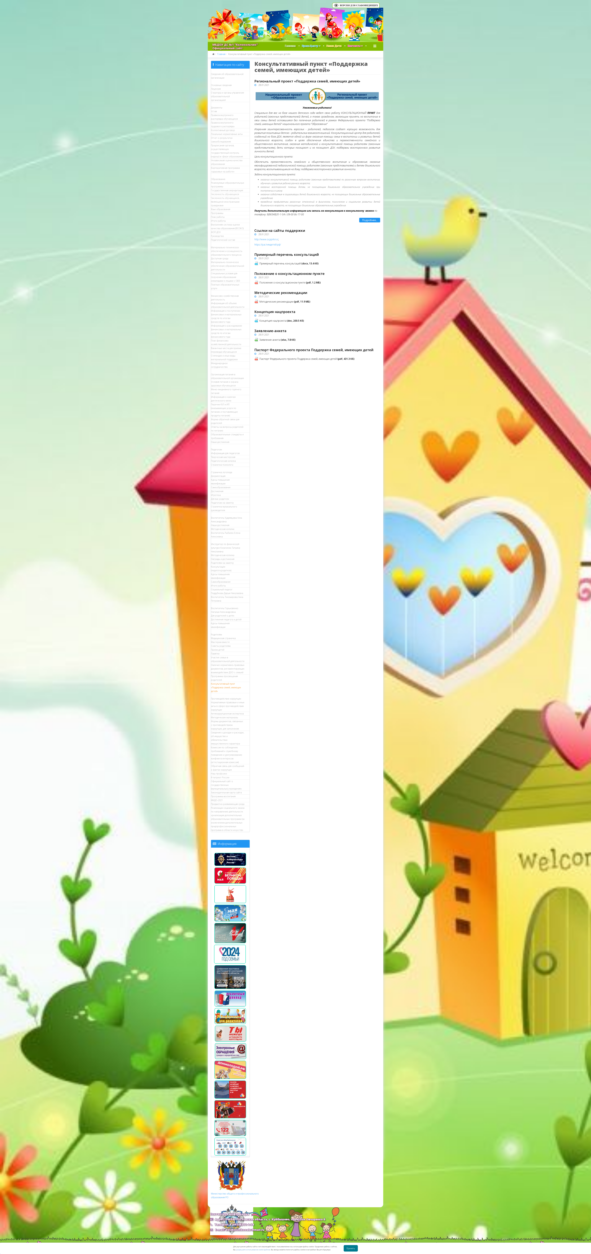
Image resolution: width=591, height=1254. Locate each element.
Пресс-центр (310, 46)
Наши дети (334, 46)
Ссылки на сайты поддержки (279, 230)
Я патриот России (220, 777)
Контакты (354, 46)
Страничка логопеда (221, 472)
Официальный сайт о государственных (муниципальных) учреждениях (226, 785)
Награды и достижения (222, 559)
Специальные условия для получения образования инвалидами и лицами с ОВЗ (225, 277)
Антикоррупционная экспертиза (227, 713)
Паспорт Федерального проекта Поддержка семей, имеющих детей (313, 349)
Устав (214, 111)
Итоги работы (218, 220)
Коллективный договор (223, 130)
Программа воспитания (223, 796)
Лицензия (216, 88)
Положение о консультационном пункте (289, 273)
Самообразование (221, 487)
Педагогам (216, 449)
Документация (218, 475)
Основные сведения (221, 85)
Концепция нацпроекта (274, 311)
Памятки (215, 653)
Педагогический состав (223, 239)
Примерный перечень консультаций (286, 254)
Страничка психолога (222, 464)
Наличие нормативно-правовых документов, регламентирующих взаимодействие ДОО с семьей (227, 669)
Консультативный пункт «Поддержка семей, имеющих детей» (226, 687)
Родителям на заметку (222, 562)
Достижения (217, 491)
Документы (216, 107)
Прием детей (217, 649)
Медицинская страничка (223, 638)
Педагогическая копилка (223, 460)
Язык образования (220, 209)
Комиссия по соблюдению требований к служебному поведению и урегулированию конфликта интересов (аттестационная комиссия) (226, 755)
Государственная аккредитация (227, 190)
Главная (290, 46)
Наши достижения (220, 442)
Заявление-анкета (270, 330)
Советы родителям (221, 645)
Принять (350, 1248)
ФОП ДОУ (216, 232)
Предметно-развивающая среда (227, 804)
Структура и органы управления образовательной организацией (227, 96)
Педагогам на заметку (222, 502)
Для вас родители (220, 498)
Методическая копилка (222, 529)
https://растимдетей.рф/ (267, 244)
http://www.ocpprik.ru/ (266, 239)
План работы (218, 216)
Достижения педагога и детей (226, 619)
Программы (217, 213)
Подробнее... (369, 220)
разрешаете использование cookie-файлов (253, 1249)
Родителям (216, 634)
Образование (218, 179)
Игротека (216, 495)
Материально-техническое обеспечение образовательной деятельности (227, 266)
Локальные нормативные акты (227, 134)
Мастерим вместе (220, 642)
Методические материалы (224, 717)
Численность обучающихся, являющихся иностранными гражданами (225, 202)
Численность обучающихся (225, 194)
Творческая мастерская (223, 457)
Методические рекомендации (280, 292)
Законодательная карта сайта (226, 792)
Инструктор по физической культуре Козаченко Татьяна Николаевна (225, 548)
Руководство (217, 236)
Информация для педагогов (225, 453)
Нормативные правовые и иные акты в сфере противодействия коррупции (227, 706)
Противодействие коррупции (226, 698)
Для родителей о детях (222, 615)
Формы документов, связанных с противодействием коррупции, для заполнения (227, 725)
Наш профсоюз (219, 773)
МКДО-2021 (217, 800)
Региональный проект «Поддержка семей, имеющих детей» (307, 81)
